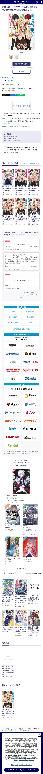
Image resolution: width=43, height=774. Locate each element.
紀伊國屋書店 (30, 311)
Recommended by (29, 573)
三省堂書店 (30, 317)
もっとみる (20, 568)
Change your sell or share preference (24, 760)
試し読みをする (23, 64)
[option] (8, 663)
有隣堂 (30, 322)
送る (22, 94)
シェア (14, 94)
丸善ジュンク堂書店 (12, 322)
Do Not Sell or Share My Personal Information (17, 757)
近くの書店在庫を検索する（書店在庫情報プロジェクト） (21, 329)
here (13, 745)
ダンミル (11, 81)
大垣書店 (12, 311)
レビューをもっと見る (30, 292)
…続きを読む (6, 123)
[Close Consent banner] (39, 734)
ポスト (6, 94)
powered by (26, 295)
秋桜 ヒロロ (9, 77)
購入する (21, 72)
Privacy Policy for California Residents (21, 765)
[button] (35, 58)
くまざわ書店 (13, 317)
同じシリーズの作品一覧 (30, 163)
